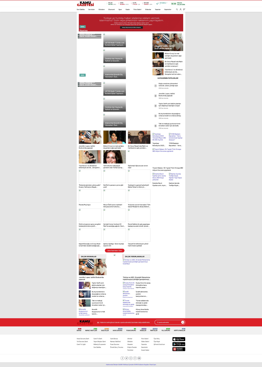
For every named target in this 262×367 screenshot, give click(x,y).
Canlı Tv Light (81, 344)
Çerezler (131, 364)
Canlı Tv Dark (98, 339)
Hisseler (143, 329)
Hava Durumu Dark (83, 339)
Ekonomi (111, 9)
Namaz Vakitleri (91, 329)
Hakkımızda (109, 364)
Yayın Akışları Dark (100, 341)
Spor (120, 9)
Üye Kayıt (157, 341)
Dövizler (130, 341)
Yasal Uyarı (153, 364)
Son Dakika (81, 9)
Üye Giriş (156, 339)
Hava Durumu (117, 329)
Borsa (79, 329)
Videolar (148, 9)
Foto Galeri (137, 9)
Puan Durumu (131, 329)
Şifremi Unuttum (159, 344)
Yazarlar (158, 9)
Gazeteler (167, 9)
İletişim (116, 364)
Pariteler (153, 329)
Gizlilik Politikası (123, 364)
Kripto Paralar (179, 329)
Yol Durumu (165, 329)
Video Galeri (145, 341)
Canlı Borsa (114, 339)
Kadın (128, 9)
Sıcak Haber (145, 350)
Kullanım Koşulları (144, 364)
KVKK (136, 364)
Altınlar (129, 339)
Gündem (102, 9)
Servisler (91, 9)
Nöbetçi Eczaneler (100, 344)
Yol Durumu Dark (82, 341)
